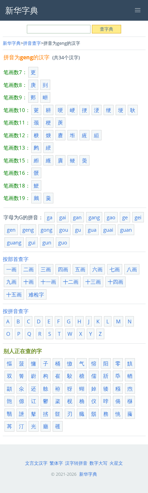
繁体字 (56, 463)
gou (63, 229)
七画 (114, 269)
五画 (80, 269)
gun (46, 242)
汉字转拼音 (76, 463)
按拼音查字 (16, 311)
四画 (63, 269)
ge (125, 217)
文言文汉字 (36, 463)
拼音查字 (32, 43)
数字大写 (98, 463)
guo (62, 242)
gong (46, 229)
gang (94, 217)
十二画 (70, 281)
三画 (46, 269)
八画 (132, 269)
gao (111, 217)
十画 (28, 281)
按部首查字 (16, 258)
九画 (11, 281)
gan (77, 217)
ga (49, 217)
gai (62, 217)
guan (126, 229)
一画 (11, 269)
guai (108, 229)
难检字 (36, 294)
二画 (28, 269)
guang (14, 242)
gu (78, 229)
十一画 (48, 281)
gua (92, 229)
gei (138, 217)
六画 (97, 269)
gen (11, 229)
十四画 (115, 281)
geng (28, 229)
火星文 (116, 463)
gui (31, 242)
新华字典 (12, 43)
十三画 (93, 281)
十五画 (14, 294)
